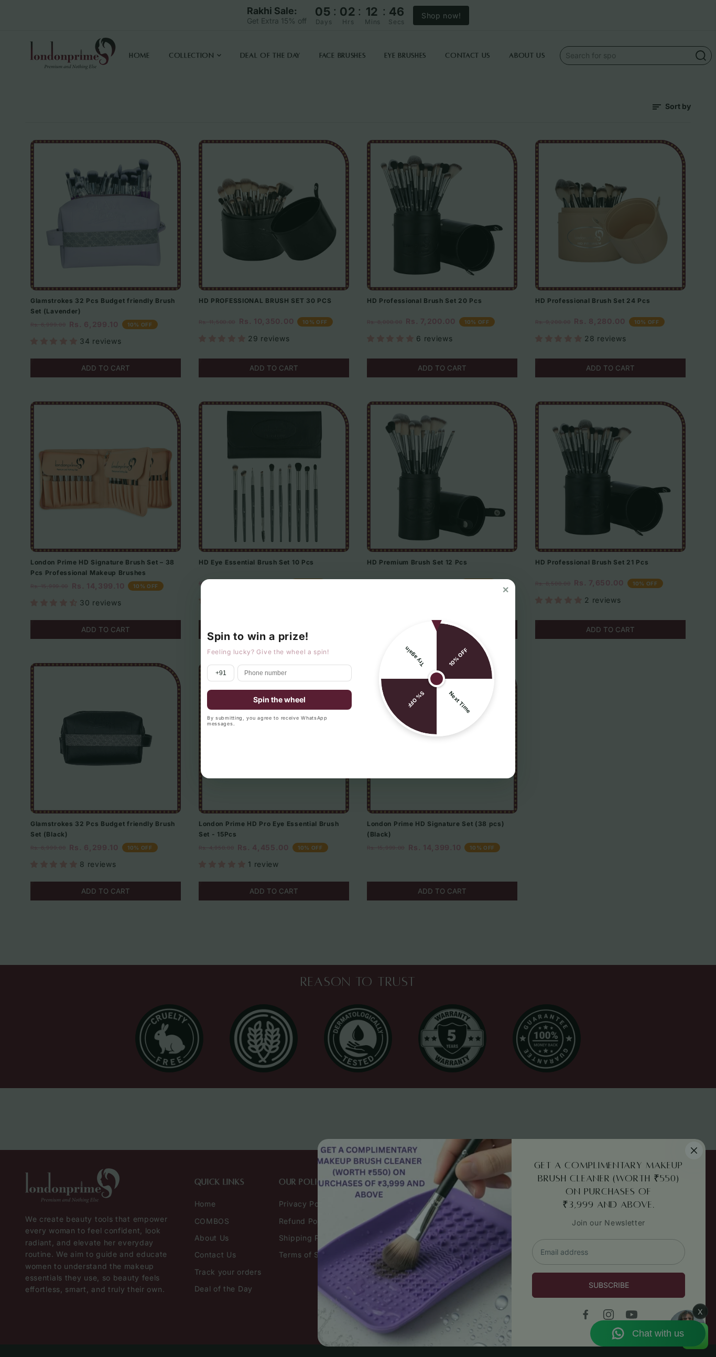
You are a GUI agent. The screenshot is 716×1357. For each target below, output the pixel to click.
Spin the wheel (279, 699)
